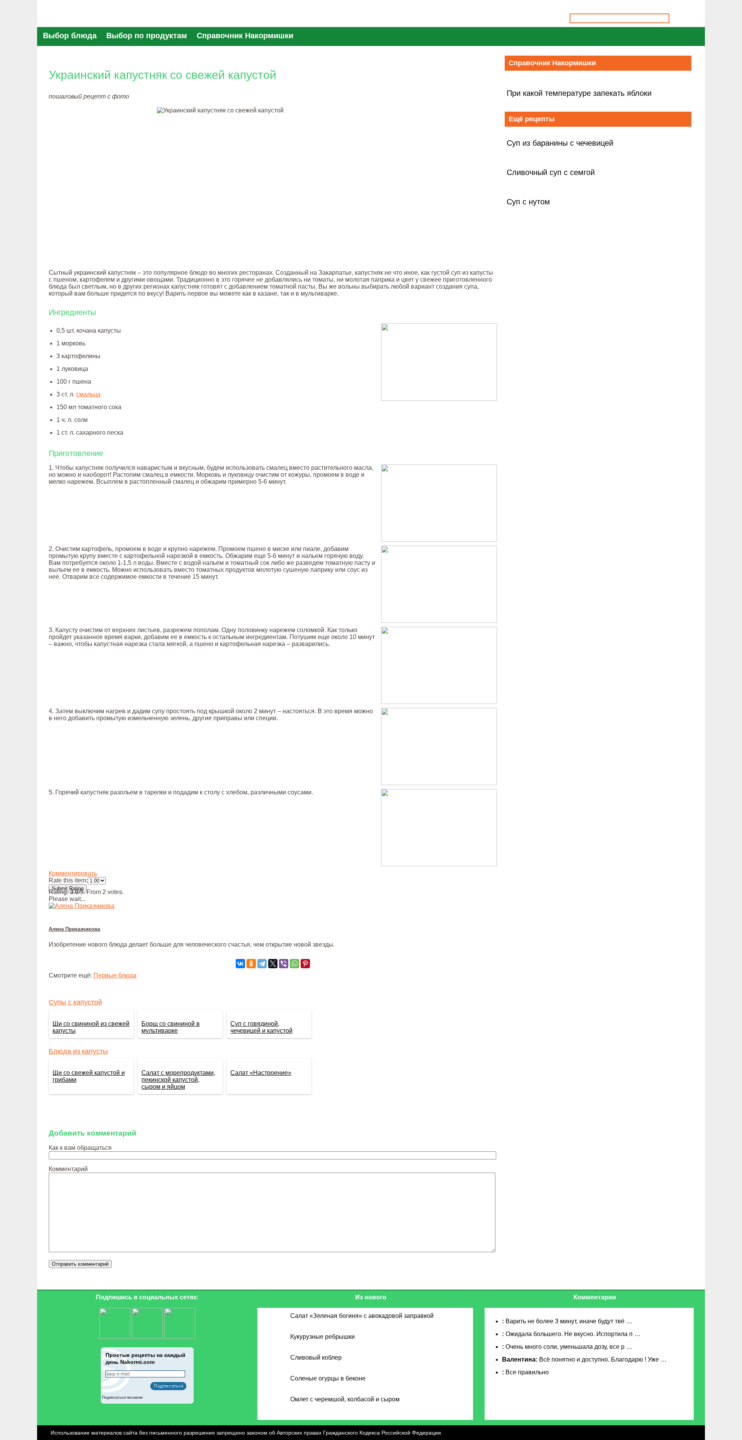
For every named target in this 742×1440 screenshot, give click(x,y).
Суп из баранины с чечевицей (560, 143)
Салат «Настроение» (260, 1072)
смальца (88, 394)
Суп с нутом (528, 201)
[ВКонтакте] (240, 963)
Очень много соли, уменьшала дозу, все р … (568, 1346)
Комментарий (68, 1169)
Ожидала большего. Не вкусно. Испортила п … (572, 1334)
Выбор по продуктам (146, 35)
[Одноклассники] (251, 963)
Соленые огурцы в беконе (328, 1378)
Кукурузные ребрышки (322, 1336)
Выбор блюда (70, 35)
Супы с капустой (75, 1002)
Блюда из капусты (78, 1051)
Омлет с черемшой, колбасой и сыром (345, 1399)
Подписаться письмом (122, 1397)
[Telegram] (262, 963)
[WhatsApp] (294, 963)
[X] (272, 963)
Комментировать (73, 873)
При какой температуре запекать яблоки (579, 93)
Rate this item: (68, 880)
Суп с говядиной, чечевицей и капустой (261, 1027)
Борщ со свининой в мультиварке (170, 1027)
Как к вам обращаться (80, 1147)
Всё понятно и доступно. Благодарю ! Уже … (603, 1359)
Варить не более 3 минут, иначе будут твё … (568, 1321)
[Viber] (283, 963)
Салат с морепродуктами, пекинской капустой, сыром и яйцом (178, 1079)
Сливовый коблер (316, 1357)
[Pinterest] (305, 963)
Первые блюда (115, 975)
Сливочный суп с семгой (551, 172)
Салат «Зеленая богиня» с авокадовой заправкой (362, 1315)
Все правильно (527, 1372)
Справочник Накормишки (245, 35)
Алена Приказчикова (74, 929)
